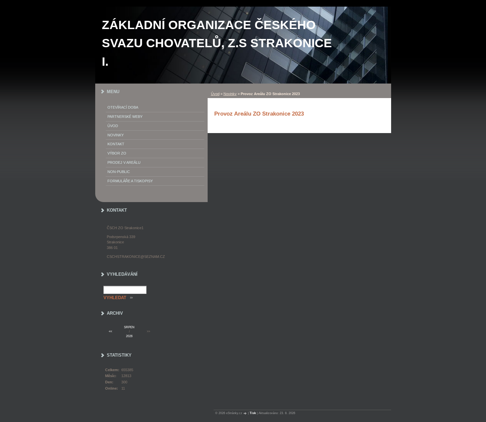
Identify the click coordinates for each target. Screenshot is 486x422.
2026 (129, 336)
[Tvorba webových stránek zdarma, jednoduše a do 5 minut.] (245, 413)
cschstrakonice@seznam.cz (136, 257)
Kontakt (115, 144)
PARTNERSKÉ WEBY (124, 117)
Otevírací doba (122, 107)
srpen (129, 327)
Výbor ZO (116, 153)
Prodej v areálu (124, 162)
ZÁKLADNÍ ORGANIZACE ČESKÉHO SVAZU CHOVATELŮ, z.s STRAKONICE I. (217, 43)
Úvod (215, 94)
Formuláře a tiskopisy (130, 181)
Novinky (230, 94)
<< (110, 331)
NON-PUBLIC (118, 172)
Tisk (253, 413)
